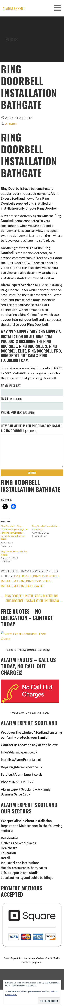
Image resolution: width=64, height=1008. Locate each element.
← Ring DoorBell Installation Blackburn (29, 595)
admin (11, 124)
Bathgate (23, 576)
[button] (58, 8)
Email (11, 398)
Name (11, 385)
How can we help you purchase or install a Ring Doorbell (31, 428)
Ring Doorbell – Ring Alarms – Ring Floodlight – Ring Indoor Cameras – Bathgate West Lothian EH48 (14, 533)
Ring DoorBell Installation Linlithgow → (34, 600)
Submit (32, 473)
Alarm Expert (13, 8)
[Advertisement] (32, 50)
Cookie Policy (11, 994)
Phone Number (17, 412)
